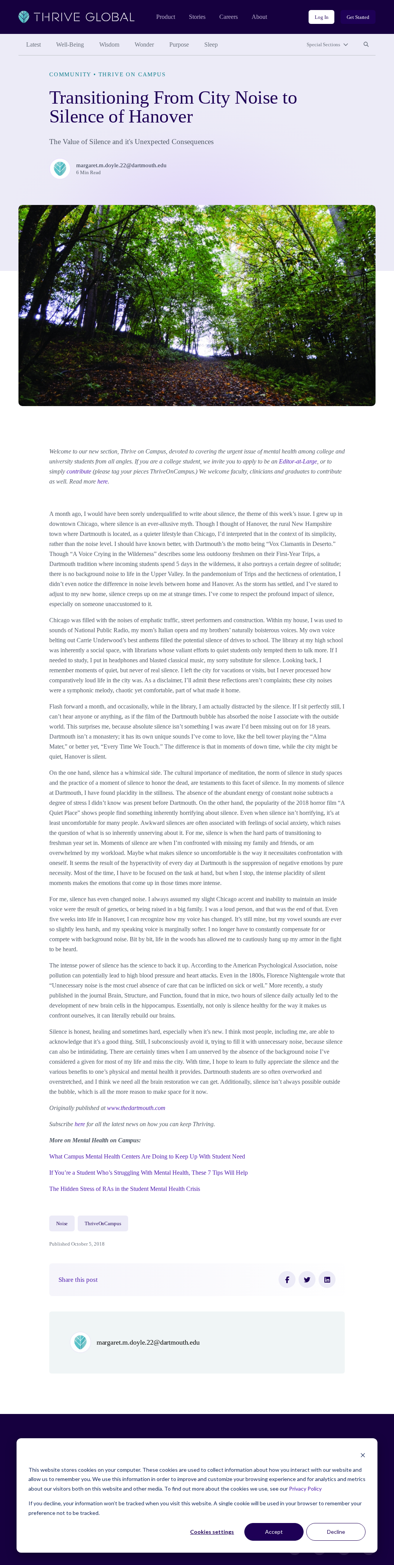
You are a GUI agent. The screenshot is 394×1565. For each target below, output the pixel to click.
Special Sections (323, 44)
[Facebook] (287, 1279)
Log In (321, 17)
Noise (62, 1223)
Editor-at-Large (298, 461)
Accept (274, 1531)
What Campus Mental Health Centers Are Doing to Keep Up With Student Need (147, 1156)
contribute (79, 471)
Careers (228, 16)
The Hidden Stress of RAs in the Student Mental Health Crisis (124, 1189)
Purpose (179, 44)
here (102, 481)
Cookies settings (212, 1531)
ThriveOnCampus (103, 1223)
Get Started (358, 17)
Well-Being (70, 44)
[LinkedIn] (327, 1279)
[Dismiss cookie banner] (363, 1455)
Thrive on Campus (132, 74)
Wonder (144, 44)
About (259, 16)
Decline (336, 1531)
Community (70, 74)
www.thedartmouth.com (136, 1108)
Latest (33, 44)
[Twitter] (307, 1279)
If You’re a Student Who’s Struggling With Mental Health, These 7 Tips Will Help (148, 1172)
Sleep (211, 44)
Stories (197, 16)
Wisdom (109, 44)
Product (165, 16)
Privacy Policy (305, 1488)
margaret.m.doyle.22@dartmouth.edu (121, 165)
